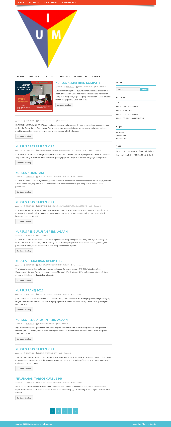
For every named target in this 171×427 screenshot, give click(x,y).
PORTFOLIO (49, 76)
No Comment (101, 87)
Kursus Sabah (146, 154)
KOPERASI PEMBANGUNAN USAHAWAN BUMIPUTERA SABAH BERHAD (62, 150)
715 (117, 102)
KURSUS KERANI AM (29, 173)
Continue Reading (64, 105)
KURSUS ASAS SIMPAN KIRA (34, 146)
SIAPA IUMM (50, 2)
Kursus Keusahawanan (46, 121)
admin (59, 87)
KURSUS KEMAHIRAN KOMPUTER (78, 83)
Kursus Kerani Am (127, 154)
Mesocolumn (137, 424)
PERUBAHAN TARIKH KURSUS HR (38, 378)
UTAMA (20, 76)
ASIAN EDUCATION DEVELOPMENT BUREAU (53, 177)
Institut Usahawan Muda (131, 151)
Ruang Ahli (97, 76)
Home (21, 2)
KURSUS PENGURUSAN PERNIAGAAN (41, 231)
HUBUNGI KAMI (69, 2)
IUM (148, 151)
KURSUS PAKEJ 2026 (29, 290)
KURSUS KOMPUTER (85, 87)
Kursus (153, 152)
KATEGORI (34, 2)
